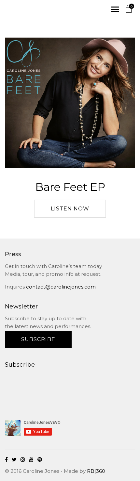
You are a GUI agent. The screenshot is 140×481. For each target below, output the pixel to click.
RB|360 (96, 471)
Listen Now (70, 209)
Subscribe (38, 339)
